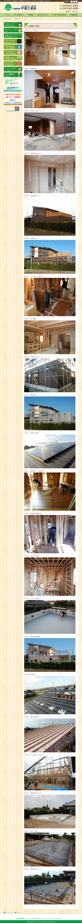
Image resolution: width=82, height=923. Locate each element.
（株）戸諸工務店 (7, 18)
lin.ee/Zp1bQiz (10, 110)
